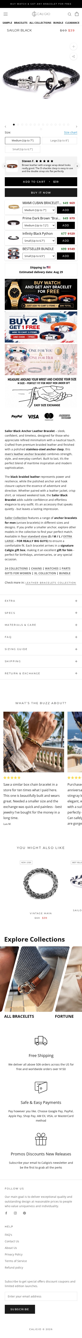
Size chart (70, 132)
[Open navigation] (6, 14)
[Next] (76, 126)
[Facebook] (6, 1213)
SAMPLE (7, 22)
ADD (65, 210)
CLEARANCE (72, 22)
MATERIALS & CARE (20, 624)
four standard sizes (34, 536)
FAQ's (8, 1235)
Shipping (13, 661)
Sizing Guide (16, 649)
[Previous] (5, 126)
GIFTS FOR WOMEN (18, 573)
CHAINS (36, 568)
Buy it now (41, 192)
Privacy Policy (13, 1254)
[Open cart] (76, 14)
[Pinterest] (24, 1213)
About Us (11, 1248)
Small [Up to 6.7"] (23, 149)
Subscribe (20, 1309)
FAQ (8, 636)
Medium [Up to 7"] (22, 140)
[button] (4, 166)
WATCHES (52, 568)
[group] (28, 982)
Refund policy (14, 1267)
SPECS (10, 612)
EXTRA (10, 600)
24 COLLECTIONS (16, 568)
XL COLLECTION (45, 573)
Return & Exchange (22, 673)
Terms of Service (16, 1261)
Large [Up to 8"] (59, 140)
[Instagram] (15, 1213)
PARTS (66, 568)
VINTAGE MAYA (41, 913)
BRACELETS (20, 22)
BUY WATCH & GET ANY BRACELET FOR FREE (41, 4)
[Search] (69, 14)
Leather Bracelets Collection (50, 582)
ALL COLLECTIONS (40, 22)
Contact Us (12, 1241)
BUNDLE (58, 22)
